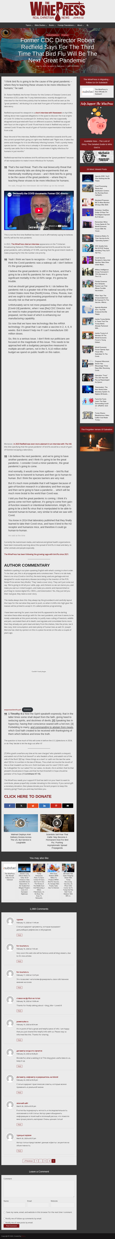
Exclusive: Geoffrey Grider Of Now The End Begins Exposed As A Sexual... (102, 213)
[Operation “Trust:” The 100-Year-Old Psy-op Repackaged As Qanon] (88, 377)
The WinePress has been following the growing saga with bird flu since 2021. (36, 554)
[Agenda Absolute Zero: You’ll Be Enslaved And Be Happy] (88, 309)
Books (51, 25)
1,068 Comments (72, 66)
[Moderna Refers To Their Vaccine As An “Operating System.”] (88, 238)
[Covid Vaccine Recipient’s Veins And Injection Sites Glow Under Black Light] (88, 260)
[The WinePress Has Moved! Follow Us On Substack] (10, 868)
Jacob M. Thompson (57, 66)
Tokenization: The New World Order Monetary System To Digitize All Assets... (102, 390)
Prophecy (65, 35)
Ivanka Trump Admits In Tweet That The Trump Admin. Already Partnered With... (102, 323)
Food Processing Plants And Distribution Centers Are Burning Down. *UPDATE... (102, 190)
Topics (28, 25)
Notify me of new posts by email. (19, 1222)
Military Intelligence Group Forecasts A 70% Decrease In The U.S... (102, 273)
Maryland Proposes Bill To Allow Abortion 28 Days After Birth (102, 202)
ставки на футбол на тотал (28, 998)
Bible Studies (40, 25)
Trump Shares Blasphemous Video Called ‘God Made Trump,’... (102, 416)
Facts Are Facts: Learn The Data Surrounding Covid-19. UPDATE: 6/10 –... (102, 403)
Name (6, 1201)
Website (54, 1201)
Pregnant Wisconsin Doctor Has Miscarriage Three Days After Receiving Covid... (102, 365)
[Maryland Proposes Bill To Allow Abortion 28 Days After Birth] (88, 202)
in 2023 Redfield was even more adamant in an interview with (42, 444)
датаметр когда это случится (29, 1051)
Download (27, 710)
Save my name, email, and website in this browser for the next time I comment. (39, 1212)
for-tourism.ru (23, 946)
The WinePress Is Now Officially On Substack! (101, 92)
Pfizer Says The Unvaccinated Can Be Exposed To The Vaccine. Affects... (102, 299)
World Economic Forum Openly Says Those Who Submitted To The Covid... (102, 351)
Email (29, 1201)
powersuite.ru (22, 1021)
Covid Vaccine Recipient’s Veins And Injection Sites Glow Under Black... (102, 261)
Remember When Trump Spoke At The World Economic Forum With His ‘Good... (102, 226)
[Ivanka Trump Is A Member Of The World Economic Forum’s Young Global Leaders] (88, 335)
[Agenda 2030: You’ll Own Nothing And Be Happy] (88, 178)
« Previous (28, 1161)
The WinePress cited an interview (25, 244)
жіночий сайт (22, 1103)
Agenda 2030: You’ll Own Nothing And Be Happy (102, 178)
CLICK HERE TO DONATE (28, 796)
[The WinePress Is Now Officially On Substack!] (88, 91)
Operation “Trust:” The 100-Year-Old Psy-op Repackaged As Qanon (102, 378)
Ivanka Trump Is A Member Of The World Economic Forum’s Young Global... (101, 337)
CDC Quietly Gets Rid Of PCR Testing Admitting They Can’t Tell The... (102, 249)
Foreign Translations (66, 25)
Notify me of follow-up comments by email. (24, 1218)
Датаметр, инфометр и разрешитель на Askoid (37, 1077)
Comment (8, 1178)
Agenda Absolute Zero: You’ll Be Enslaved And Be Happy (101, 310)
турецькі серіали (24, 1135)
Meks (23, 1236)
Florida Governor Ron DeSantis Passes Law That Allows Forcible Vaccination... (101, 286)
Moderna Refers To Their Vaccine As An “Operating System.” (102, 238)
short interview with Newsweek (48, 112)
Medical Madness (53, 35)
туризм (20, 919)
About (79, 25)
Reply (19, 935)
